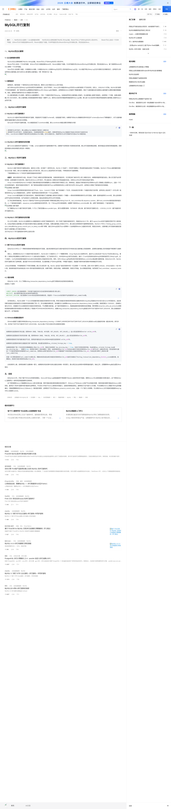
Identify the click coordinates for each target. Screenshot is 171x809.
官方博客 (49, 14)
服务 (58, 9)
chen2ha (7, 511)
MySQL (69, 397)
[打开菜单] (3, 9)
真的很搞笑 (8, 466)
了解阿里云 (65, 9)
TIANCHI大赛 (62, 14)
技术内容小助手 (9, 526)
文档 (146, 9)
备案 (150, 9)
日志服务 (33, 397)
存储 (86, 397)
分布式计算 (17, 556)
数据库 (16, 20)
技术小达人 (8, 541)
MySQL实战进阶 (134, 74)
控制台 (155, 9)
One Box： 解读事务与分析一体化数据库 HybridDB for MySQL (147, 103)
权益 (38, 9)
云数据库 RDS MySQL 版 (21, 397)
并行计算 (24, 556)
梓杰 (12, 806)
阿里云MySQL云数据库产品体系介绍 (140, 99)
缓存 (21, 481)
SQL (39, 397)
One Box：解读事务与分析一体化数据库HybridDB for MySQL (147, 106)
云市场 (48, 9)
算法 (75, 397)
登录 (167, 9)
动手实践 (42, 14)
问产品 (36, 14)
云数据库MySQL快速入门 (137, 86)
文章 (21, 20)
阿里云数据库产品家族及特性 (138, 78)
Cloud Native (27, 526)
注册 (159, 9)
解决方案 (32, 9)
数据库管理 (61, 397)
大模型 (20, 9)
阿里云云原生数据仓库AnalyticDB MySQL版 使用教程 (145, 71)
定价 (42, 9)
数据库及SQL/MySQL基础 (137, 82)
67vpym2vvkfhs (9, 481)
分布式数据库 (29, 451)
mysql (131, 119)
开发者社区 (6, 14)
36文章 (28, 806)
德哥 (6, 556)
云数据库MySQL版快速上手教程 (139, 67)
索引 (54, 397)
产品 (25, 9)
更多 (164, 61)
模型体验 (22, 14)
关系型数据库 (46, 397)
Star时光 (7, 496)
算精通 (7, 451)
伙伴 (53, 9)
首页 (17, 14)
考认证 (55, 14)
